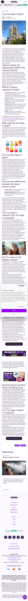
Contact (14, 524)
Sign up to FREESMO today (14, 438)
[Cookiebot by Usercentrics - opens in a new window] (18, 286)
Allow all (14, 310)
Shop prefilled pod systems (14, 344)
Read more (5, 489)
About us (14, 516)
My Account (14, 502)
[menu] (2, 2)
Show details (21, 306)
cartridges (4, 169)
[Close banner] (26, 285)
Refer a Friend (14, 512)
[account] (25, 2)
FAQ (14, 521)
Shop (14, 507)
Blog (3, 11)
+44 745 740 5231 (14, 561)
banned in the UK (7, 330)
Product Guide (14, 504)
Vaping (6, 11)
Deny (14, 314)
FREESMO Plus (14, 509)
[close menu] (6, 2)
